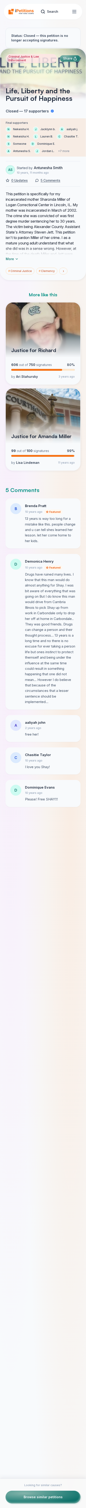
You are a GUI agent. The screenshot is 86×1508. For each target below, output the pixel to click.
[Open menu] (74, 12)
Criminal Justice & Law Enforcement (23, 58)
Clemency (47, 271)
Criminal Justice (20, 271)
